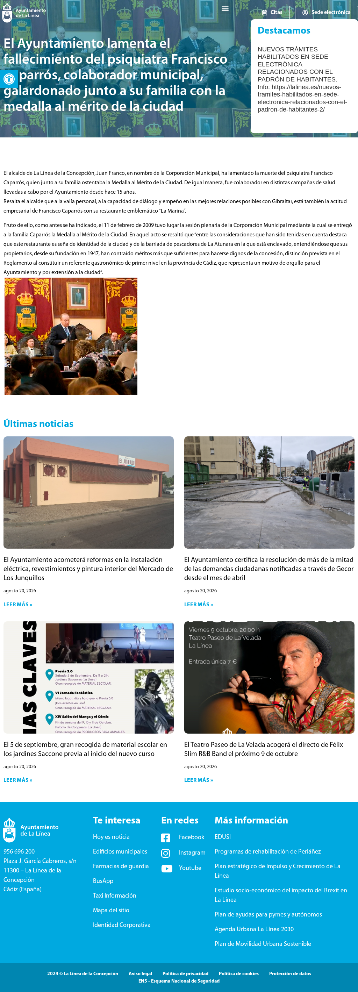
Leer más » (17, 605)
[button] (9, 79)
